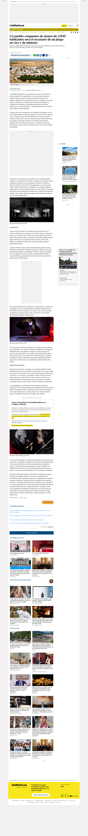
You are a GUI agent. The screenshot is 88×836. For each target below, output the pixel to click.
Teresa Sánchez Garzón (15, 88)
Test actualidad (73, 780)
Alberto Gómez (65, 200)
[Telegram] (75, 32)
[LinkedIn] (46, 55)
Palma (64, 1)
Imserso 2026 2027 (31, 780)
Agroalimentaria (24, 32)
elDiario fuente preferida (52, 780)
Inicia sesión (70, 25)
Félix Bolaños (36, 1)
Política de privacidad (62, 800)
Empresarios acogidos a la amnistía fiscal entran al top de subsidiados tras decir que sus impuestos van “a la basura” (42, 573)
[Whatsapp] (34, 55)
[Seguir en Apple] (63, 786)
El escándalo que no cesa (17, 553)
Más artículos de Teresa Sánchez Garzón (20, 580)
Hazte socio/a (64, 25)
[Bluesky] (40, 55)
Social (16, 32)
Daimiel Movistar (49, 1)
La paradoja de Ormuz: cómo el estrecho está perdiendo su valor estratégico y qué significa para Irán (42, 710)
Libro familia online (59, 780)
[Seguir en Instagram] (68, 796)
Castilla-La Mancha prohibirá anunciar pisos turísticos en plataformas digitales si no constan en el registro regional (69, 177)
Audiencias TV (74, 1)
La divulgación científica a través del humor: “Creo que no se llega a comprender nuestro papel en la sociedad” (20, 621)
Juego (25, 497)
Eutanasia (69, 1)
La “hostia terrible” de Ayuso (40, 553)
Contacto (37, 802)
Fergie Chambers (60, 1)
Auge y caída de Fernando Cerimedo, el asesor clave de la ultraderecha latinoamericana (20, 710)
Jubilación (45, 1)
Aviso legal (55, 800)
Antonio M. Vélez (35, 576)
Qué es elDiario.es (15, 800)
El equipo (22, 800)
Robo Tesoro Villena (20, 780)
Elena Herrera (13, 693)
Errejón (40, 1)
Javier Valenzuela (35, 555)
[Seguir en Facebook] (65, 796)
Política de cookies (31, 802)
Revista (42, 802)
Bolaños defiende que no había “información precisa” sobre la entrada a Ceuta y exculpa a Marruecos (18, 689)
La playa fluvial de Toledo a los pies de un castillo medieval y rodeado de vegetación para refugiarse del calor (69, 158)
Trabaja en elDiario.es (29, 800)
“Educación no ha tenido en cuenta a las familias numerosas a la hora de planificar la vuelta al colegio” (20, 600)
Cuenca (20, 497)
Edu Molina (64, 162)
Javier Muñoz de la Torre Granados (69, 181)
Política (11, 32)
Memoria (46, 780)
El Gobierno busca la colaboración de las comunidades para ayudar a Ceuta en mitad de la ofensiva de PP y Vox (42, 668)
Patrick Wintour (35, 713)
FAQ (68, 800)
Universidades (33, 32)
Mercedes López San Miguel (15, 713)
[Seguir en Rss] (76, 796)
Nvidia (67, 1)
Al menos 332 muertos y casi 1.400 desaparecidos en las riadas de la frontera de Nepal (20, 645)
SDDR (43, 780)
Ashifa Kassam (13, 576)
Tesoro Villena (20, 1)
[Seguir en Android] (61, 786)
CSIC (42, 1)
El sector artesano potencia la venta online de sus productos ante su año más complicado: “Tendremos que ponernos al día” (42, 621)
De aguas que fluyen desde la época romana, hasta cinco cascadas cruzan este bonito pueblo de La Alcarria (69, 196)
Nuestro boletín (60, 32)
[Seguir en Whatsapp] (74, 796)
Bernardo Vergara (13, 555)
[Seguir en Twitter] (63, 796)
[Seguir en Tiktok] (73, 796)
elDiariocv (34, 693)
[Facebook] (73, 32)
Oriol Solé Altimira (13, 758)
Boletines (47, 802)
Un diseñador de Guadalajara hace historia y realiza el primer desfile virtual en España (42, 600)
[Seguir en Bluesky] (61, 796)
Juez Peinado (55, 1)
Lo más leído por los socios (17, 537)
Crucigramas (26, 780)
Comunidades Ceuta (30, 1)
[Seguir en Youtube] (71, 796)
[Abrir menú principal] (77, 25)
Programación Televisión (66, 780)
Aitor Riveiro (44, 671)
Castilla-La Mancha (17, 29)
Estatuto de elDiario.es (39, 800)
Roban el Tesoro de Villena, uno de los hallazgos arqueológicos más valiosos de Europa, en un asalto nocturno (42, 689)
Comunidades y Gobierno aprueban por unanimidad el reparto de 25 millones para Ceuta (20, 667)
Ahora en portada (14, 628)
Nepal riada (24, 1)
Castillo (41, 780)
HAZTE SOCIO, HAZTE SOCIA (40, 795)
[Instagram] (77, 32)
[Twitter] (71, 32)
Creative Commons (48, 800)
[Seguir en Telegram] (66, 796)
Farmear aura (37, 780)
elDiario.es (12, 648)
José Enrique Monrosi (36, 671)
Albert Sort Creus (13, 735)
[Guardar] (49, 55)
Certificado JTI (52, 802)
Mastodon (58, 802)
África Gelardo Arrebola (15, 670)
